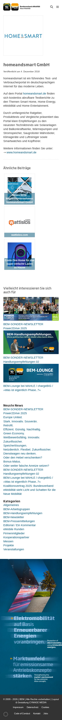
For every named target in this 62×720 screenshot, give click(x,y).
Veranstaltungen (13, 549)
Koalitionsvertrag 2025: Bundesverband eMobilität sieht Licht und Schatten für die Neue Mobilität (29, 489)
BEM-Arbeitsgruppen (16, 509)
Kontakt (36, 713)
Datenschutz (32, 707)
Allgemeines (11, 505)
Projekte (8, 545)
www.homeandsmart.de (21, 152)
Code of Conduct (22, 713)
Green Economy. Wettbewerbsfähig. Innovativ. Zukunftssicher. (21, 437)
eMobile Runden (13, 529)
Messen (8, 541)
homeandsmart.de (34, 93)
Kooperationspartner (16, 537)
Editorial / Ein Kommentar (19, 525)
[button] (51, 7)
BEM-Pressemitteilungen (19, 521)
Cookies (45, 707)
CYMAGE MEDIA (37, 702)
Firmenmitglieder (14, 533)
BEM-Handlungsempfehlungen (22, 513)
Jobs (45, 713)
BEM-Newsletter (13, 517)
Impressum (18, 707)
